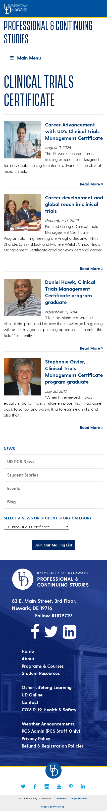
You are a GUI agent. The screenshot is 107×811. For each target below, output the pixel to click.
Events (13, 488)
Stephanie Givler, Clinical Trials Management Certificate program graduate (74, 372)
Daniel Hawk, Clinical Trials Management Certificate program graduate (70, 292)
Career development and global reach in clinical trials (74, 204)
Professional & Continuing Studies (48, 31)
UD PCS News (20, 461)
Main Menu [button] (29, 57)
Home (28, 651)
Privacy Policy (36, 738)
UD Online (32, 694)
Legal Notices (79, 798)
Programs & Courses (43, 665)
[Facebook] (35, 786)
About (28, 658)
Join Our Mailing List (53, 544)
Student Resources (41, 673)
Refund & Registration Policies (53, 745)
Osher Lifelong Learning (47, 687)
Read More (90, 183)
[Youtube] (59, 786)
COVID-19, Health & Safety (49, 709)
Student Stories (22, 474)
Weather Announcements (48, 723)
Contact (30, 702)
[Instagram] (47, 786)
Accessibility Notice (52, 806)
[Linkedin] (82, 786)
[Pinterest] (70, 786)
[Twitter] (23, 786)
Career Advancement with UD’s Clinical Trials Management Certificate (74, 131)
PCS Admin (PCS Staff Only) (51, 730)
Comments (61, 798)
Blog (11, 501)
